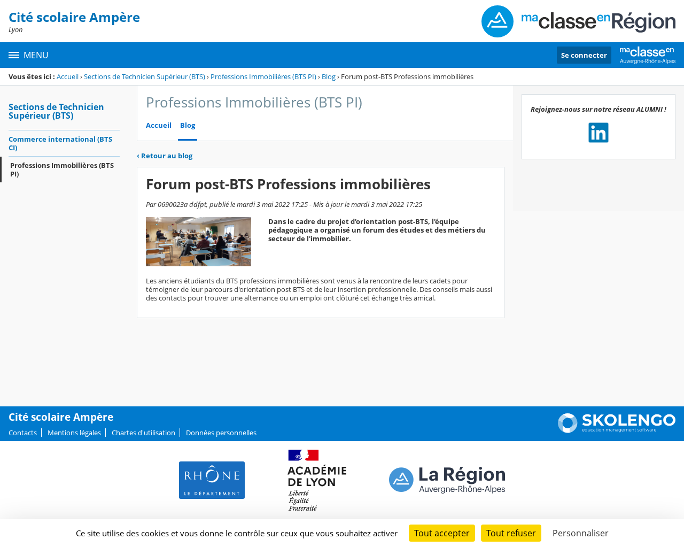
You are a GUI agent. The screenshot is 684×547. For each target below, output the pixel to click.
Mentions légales (74, 432)
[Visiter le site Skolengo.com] (616, 430)
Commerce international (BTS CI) (60, 143)
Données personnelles (221, 432)
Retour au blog (164, 155)
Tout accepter (442, 533)
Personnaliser (581, 533)
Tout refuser (511, 533)
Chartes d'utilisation (143, 432)
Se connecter (584, 55)
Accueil (68, 76)
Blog (329, 76)
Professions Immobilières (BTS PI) (263, 76)
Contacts (23, 432)
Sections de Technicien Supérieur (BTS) (144, 76)
